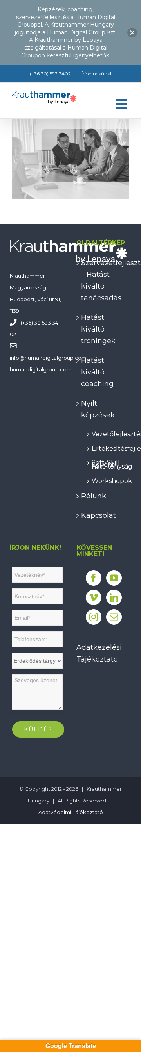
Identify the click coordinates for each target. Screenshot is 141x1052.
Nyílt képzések (98, 409)
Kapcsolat (98, 515)
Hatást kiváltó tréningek (98, 329)
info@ (17, 358)
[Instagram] (93, 617)
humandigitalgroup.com (56, 358)
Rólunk (93, 496)
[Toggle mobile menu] (122, 104)
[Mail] (114, 617)
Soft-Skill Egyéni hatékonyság (107, 463)
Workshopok (107, 479)
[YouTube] (114, 578)
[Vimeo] (93, 597)
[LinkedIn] (114, 597)
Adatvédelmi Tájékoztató (70, 812)
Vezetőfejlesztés (107, 432)
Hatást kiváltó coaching (97, 372)
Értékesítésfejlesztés (107, 447)
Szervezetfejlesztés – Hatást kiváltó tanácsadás (104, 280)
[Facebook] (93, 578)
